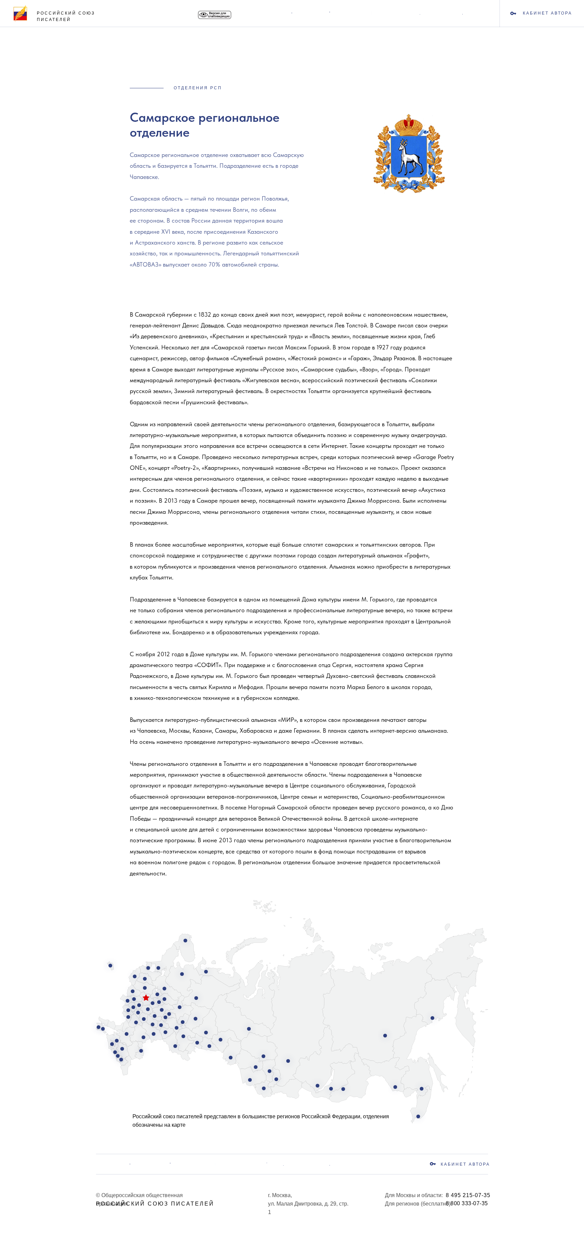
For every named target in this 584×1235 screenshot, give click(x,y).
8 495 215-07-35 (468, 1195)
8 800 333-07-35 (467, 1203)
